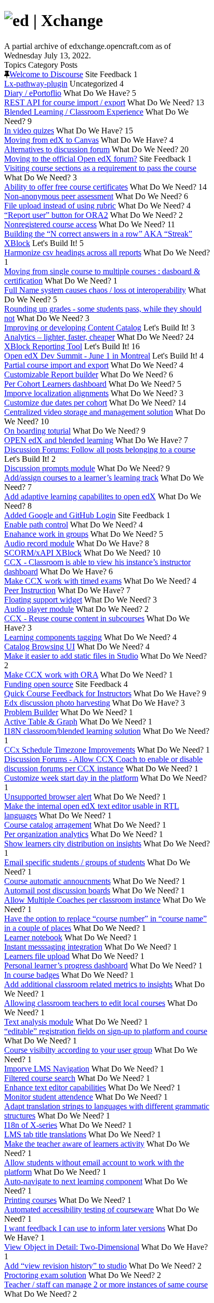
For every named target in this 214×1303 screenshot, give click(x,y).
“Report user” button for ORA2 (56, 215)
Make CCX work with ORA (51, 674)
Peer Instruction (30, 590)
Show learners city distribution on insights (72, 843)
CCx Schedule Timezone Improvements (69, 749)
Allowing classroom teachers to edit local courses (84, 1003)
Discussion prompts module (49, 468)
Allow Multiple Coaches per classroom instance (82, 899)
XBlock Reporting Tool (43, 346)
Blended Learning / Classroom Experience (73, 111)
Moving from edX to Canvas (51, 140)
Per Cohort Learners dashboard (55, 383)
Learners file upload (37, 956)
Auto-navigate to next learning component (73, 1181)
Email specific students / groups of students (74, 862)
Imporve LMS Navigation (46, 1068)
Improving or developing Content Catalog (72, 327)
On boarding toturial (37, 430)
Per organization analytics (46, 834)
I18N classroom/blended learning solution (72, 731)
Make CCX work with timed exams (63, 580)
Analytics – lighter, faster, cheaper (59, 337)
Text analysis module (38, 1021)
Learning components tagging (53, 637)
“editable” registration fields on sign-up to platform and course (105, 1031)
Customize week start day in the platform (71, 777)
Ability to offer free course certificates (66, 186)
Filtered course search (39, 1078)
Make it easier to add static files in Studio (71, 656)
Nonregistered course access (50, 224)
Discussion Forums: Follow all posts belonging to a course (99, 449)
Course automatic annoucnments (57, 881)
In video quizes (29, 130)
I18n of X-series (30, 1125)
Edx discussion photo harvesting (57, 702)
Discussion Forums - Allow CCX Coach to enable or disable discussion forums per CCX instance (103, 764)
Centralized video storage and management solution (88, 412)
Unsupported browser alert (47, 796)
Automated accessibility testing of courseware (79, 1209)
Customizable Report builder (51, 374)
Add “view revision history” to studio (65, 1265)
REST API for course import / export (64, 102)
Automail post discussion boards (57, 890)
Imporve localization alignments (56, 393)
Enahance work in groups (46, 534)
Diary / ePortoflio (32, 93)
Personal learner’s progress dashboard (66, 965)
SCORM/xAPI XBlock (43, 552)
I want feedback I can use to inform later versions (84, 1228)
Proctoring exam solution (45, 1275)
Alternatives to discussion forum (57, 149)
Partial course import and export (56, 365)
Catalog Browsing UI (39, 646)
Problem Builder (31, 712)
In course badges (31, 974)
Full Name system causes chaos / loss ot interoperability (95, 290)
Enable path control (36, 524)
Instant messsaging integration (53, 946)
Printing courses (30, 1200)
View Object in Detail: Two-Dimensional (71, 1247)
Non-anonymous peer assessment (58, 196)
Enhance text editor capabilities (55, 1087)
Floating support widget (43, 599)
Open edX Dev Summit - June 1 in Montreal (77, 355)
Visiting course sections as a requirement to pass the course (100, 168)
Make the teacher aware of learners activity (74, 1143)
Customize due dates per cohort (55, 402)
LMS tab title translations (45, 1134)
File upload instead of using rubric (60, 205)
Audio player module (39, 609)
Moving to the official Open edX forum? (70, 158)
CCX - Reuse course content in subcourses (74, 618)
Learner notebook (33, 937)
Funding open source (38, 684)
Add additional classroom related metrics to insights (88, 984)
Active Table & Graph (40, 721)
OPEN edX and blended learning (58, 440)
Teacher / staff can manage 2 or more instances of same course (106, 1284)
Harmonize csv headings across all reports (72, 252)
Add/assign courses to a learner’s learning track (81, 477)
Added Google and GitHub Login (60, 515)
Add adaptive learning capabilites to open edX (80, 496)
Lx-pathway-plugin (36, 83)
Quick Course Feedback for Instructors (67, 693)
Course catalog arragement (47, 824)
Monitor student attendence (48, 1096)
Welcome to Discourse (46, 74)
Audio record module (39, 543)
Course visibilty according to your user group (78, 1050)
